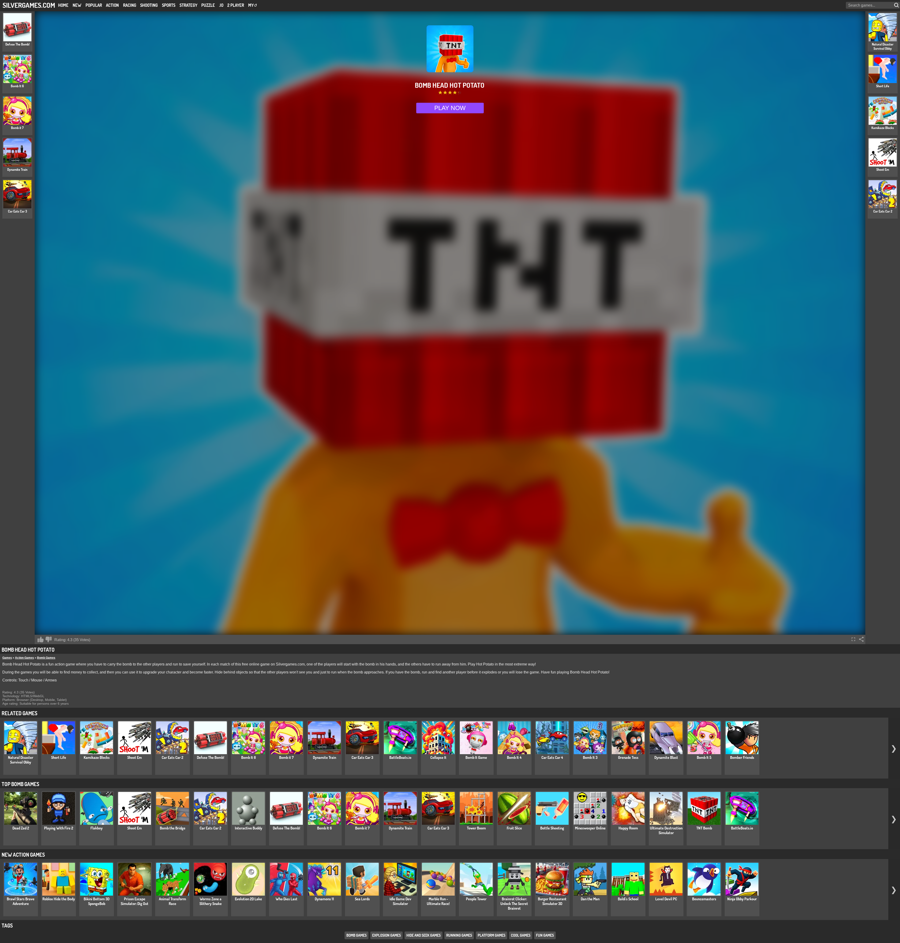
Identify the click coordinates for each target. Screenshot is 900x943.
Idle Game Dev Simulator (400, 901)
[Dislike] (48, 639)
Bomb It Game (476, 757)
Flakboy (96, 828)
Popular (94, 5)
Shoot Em (134, 757)
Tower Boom (476, 828)
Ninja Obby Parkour (742, 899)
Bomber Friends (742, 757)
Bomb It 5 (704, 757)
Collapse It (438, 757)
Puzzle (208, 5)
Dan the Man (590, 899)
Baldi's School (628, 899)
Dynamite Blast (666, 757)
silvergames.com (29, 5)
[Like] (41, 639)
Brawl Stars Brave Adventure (20, 901)
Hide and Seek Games (423, 935)
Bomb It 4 (514, 757)
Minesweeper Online (590, 828)
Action (112, 5)
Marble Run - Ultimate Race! (438, 901)
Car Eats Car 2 (172, 757)
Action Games (24, 657)
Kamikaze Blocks (97, 757)
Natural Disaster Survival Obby (20, 759)
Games (7, 657)
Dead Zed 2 (20, 828)
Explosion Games (386, 935)
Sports (168, 5)
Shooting (149, 5)
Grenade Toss (628, 757)
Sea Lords (362, 899)
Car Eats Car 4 (552, 757)
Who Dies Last (286, 899)
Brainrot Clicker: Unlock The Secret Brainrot (514, 904)
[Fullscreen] (853, 639)
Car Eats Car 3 (362, 757)
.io (221, 5)
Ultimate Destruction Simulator (666, 830)
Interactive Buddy (248, 828)
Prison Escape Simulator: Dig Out (134, 901)
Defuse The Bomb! (210, 757)
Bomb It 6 (248, 757)
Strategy (188, 5)
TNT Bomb (704, 828)
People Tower (476, 899)
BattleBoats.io (400, 757)
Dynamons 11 (324, 899)
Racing (129, 5)
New (77, 5)
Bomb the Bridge (172, 828)
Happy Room (628, 828)
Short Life (58, 757)
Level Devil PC (666, 899)
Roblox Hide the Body (58, 899)
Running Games (459, 935)
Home (63, 5)
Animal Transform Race (172, 901)
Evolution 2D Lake (248, 899)
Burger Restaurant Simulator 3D (552, 901)
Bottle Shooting (552, 828)
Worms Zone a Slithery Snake (210, 901)
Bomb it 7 (286, 757)
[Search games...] (897, 5)
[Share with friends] (861, 639)
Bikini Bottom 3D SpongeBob (96, 901)
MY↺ (252, 5)
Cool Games (520, 935)
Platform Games (491, 935)
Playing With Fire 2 (58, 828)
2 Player (235, 5)
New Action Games (23, 854)
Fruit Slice (514, 828)
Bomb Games (46, 657)
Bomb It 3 (590, 757)
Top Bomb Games (20, 784)
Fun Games (545, 935)
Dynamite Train (324, 757)
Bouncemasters (704, 899)
